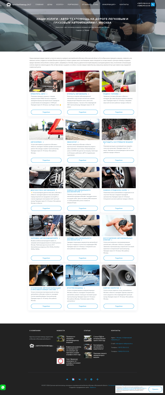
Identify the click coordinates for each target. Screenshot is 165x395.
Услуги (59, 4)
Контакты (124, 4)
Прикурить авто (38, 94)
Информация (108, 4)
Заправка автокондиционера (44, 238)
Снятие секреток (111, 288)
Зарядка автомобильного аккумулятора (79, 239)
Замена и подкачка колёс (115, 190)
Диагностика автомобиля (43, 190)
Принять (155, 389)
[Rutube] (73, 379)
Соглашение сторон (114, 385)
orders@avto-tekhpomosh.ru (124, 343)
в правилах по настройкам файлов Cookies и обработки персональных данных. (131, 388)
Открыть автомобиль (77, 94)
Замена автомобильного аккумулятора (79, 191)
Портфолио (73, 4)
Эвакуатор (72, 142)
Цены (49, 4)
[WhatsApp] (3, 387)
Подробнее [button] (46, 112)
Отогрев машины (75, 288)
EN (122, 385)
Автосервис (36, 142)
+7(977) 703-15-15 (143, 3)
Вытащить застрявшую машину (118, 142)
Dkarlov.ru (93, 387)
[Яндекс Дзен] (97, 379)
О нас (96, 4)
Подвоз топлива (111, 94)
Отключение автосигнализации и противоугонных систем (46, 288)
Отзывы (85, 4)
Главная (39, 4)
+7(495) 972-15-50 (143, 5)
